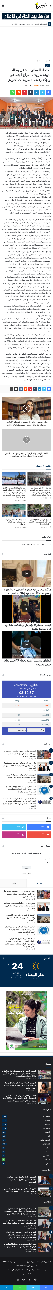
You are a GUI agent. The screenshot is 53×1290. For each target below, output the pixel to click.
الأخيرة (39, 883)
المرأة (47, 1160)
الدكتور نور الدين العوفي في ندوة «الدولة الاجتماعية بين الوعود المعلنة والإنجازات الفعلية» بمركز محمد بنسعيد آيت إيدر (21, 1235)
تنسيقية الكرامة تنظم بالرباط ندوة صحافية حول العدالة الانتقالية (15, 521)
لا (47, 862)
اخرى (48, 1136)
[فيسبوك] (48, 92)
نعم (46, 858)
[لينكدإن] (36, 92)
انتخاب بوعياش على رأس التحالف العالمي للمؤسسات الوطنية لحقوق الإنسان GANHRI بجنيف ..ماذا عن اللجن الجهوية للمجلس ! (19, 1098)
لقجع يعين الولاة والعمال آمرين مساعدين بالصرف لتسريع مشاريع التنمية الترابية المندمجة (21, 1179)
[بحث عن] (50, 6)
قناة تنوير (46, 1156)
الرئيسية (46, 60)
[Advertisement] (26, 41)
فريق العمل (10, 1270)
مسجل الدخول (35, 544)
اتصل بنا (25, 1270)
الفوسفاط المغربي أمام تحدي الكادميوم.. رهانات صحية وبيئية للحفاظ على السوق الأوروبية (21, 777)
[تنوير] (41, 5)
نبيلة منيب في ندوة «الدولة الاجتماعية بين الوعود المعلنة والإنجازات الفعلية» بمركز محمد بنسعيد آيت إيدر (19, 1223)
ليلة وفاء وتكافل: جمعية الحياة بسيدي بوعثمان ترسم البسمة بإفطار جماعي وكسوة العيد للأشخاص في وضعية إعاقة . (40, 491)
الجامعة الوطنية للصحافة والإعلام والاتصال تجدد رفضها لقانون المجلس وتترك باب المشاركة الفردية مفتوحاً (21, 789)
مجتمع (39, 60)
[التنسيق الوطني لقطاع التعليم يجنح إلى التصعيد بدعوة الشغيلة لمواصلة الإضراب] (39, 510)
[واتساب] (12, 92)
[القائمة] (3, 6)
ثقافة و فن (46, 1116)
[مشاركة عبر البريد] (16, 389)
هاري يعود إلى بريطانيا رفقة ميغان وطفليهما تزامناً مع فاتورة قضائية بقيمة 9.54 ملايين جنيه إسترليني (19, 765)
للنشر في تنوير (34, 1270)
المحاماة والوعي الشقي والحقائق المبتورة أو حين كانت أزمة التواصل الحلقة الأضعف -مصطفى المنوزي (20, 753)
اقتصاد (47, 1132)
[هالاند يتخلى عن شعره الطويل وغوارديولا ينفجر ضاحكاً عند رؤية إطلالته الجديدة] (26, 573)
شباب (48, 1148)
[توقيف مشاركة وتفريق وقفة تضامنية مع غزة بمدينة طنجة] (26, 609)
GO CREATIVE (21, 1266)
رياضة (47, 1120)
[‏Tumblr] (30, 92)
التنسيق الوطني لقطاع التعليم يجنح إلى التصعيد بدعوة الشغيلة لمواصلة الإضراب (40, 521)
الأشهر (13, 883)
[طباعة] (11, 389)
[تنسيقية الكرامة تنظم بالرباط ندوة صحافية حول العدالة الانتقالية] (14, 510)
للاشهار (18, 1270)
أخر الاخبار (46, 1144)
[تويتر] (42, 92)
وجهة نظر (46, 1128)
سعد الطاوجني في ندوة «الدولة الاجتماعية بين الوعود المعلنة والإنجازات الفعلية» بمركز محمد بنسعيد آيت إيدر (19, 1246)
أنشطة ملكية (45, 1140)
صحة (48, 1152)
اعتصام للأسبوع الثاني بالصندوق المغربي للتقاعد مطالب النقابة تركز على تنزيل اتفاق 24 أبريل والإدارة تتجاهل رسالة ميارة (19, 1073)
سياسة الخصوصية (27, 1273)
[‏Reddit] (18, 92)
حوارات (47, 1164)
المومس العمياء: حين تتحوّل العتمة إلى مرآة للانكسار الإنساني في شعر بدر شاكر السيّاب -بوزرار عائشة (20, 1085)
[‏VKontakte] (21, 389)
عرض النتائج (26, 873)
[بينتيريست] (24, 92)
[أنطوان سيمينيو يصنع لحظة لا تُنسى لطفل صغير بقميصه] (26, 644)
